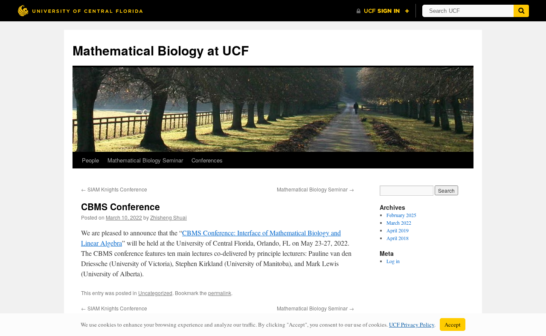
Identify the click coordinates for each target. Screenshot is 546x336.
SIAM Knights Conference (114, 189)
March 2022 (398, 222)
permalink (219, 292)
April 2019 (397, 230)
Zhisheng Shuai (168, 217)
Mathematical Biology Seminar (145, 160)
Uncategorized (155, 292)
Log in (393, 261)
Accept (452, 324)
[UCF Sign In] (383, 11)
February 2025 (401, 214)
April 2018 (397, 238)
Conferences (207, 160)
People (90, 160)
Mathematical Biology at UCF (161, 50)
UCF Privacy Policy (411, 324)
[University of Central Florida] (80, 10)
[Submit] (521, 11)
